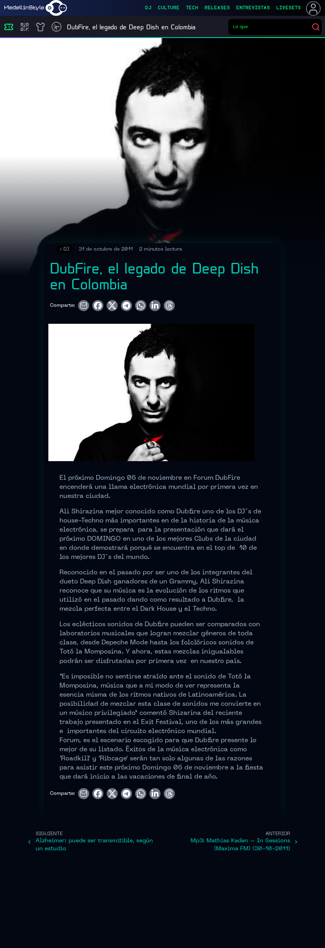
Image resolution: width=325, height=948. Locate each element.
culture (169, 8)
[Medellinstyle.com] (35, 8)
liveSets (288, 8)
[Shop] (40, 27)
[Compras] (24, 27)
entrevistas (253, 8)
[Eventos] (8, 27)
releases (217, 8)
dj (148, 8)
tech (192, 8)
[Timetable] (56, 27)
